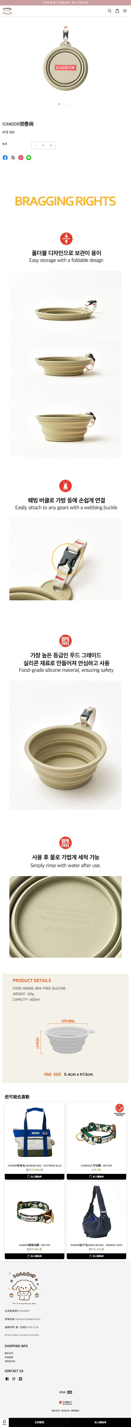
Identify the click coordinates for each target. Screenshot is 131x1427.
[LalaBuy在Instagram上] (14, 1380)
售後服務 (9, 1357)
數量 (4, 144)
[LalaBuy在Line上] (20, 1380)
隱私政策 (56, 1410)
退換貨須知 (10, 1361)
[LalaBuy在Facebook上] (7, 1380)
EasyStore (34, 1335)
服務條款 (75, 1410)
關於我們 (9, 1353)
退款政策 (65, 1410)
